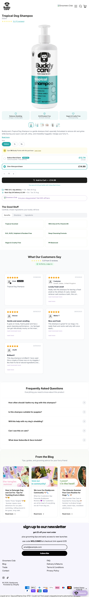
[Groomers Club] (65, 6)
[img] (12, 277)
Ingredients (29, 215)
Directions (17, 215)
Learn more (38, 150)
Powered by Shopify (11, 585)
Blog (4, 564)
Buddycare (13, 583)
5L (22, 144)
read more (51, 297)
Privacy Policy (53, 570)
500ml (6, 144)
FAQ (48, 560)
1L (15, 144)
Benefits (7, 215)
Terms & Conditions (55, 567)
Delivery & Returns (55, 564)
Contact (5, 570)
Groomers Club (9, 560)
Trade (4, 567)
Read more (6, 137)
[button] (80, 6)
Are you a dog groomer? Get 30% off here (34, 198)
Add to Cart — (46, 180)
